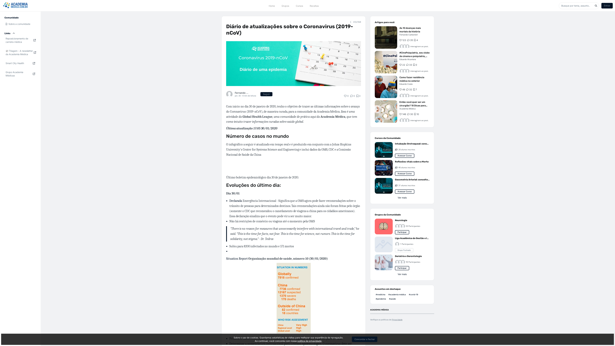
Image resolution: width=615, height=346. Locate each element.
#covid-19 (413, 294)
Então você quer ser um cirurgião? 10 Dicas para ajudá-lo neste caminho (412, 105)
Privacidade (397, 319)
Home (272, 5)
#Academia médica (397, 294)
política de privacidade (309, 341)
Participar (402, 232)
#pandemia (381, 299)
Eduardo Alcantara (407, 59)
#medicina (380, 294)
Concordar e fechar (364, 339)
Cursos (299, 5)
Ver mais (402, 197)
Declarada (235, 201)
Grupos (285, 5)
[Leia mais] (386, 37)
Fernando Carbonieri (242, 92)
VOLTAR (357, 22)
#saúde (392, 299)
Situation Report (277, 258)
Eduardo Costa (406, 84)
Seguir (266, 94)
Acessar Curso (405, 155)
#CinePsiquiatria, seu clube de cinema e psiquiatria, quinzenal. (414, 56)
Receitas (314, 5)
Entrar (607, 5)
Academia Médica (407, 108)
